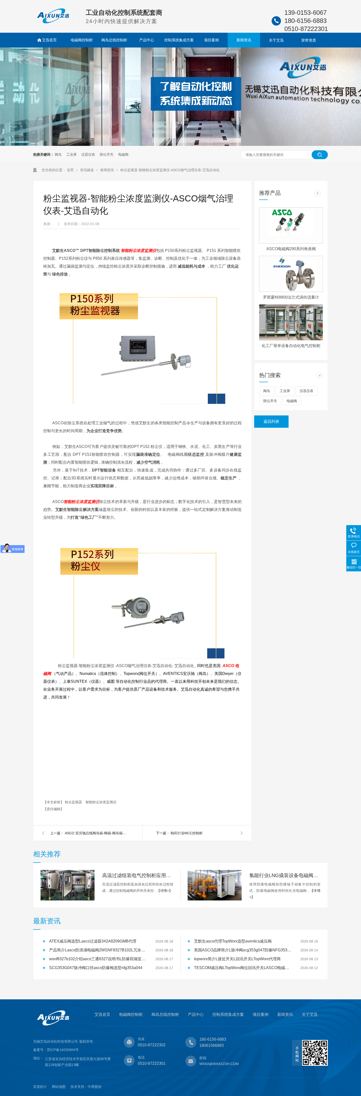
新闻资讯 (243, 40)
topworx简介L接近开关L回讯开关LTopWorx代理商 (237, 959)
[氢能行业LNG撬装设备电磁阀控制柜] (215, 885)
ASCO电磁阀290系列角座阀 (291, 249)
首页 (71, 170)
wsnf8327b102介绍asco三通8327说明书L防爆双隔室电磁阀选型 (98, 959)
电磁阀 (123, 154)
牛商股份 (94, 1087)
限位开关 (106, 154)
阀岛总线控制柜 (114, 40)
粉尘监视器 (74, 802)
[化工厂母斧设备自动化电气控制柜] (291, 322)
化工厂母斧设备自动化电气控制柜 (291, 346)
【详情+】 (164, 891)
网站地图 (59, 1087)
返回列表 (271, 421)
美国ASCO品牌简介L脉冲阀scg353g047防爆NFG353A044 (243, 950)
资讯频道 (87, 170)
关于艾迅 (276, 40)
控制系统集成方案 (179, 40)
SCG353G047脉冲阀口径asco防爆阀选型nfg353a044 (95, 968)
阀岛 (58, 154)
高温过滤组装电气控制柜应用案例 (137, 875)
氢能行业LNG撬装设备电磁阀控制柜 (284, 875)
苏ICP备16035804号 (63, 1050)
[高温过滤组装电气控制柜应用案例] (68, 885)
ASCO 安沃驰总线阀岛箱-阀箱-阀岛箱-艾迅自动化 (97, 833)
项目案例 (211, 40)
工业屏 (71, 154)
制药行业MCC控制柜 (187, 833)
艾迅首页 (49, 40)
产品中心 (146, 40)
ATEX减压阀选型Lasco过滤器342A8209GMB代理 (92, 941)
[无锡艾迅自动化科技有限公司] (53, 22)
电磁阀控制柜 (82, 40)
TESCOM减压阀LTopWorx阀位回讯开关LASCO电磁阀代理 (243, 968)
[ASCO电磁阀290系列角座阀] (291, 225)
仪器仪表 (88, 154)
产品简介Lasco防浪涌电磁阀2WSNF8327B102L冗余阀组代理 (98, 950)
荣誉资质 (308, 40)
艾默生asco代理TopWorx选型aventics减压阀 (233, 941)
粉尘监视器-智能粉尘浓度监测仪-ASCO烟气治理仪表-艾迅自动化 (170, 170)
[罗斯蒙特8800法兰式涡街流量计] (291, 274)
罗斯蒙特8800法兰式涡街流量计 (291, 297)
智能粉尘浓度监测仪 (138, 250)
